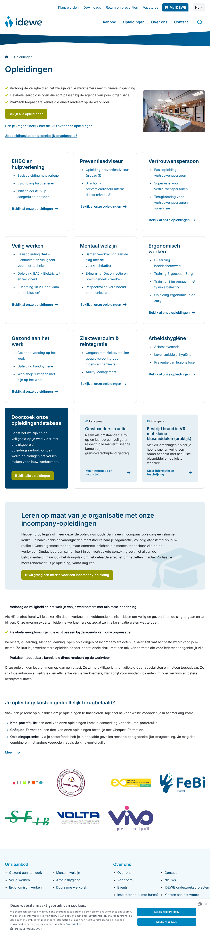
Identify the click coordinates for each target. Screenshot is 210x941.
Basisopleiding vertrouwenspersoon (170, 172)
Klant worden (68, 7)
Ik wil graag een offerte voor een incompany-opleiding (67, 575)
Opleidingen (134, 22)
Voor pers (124, 880)
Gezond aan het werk (25, 873)
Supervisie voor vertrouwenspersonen (171, 186)
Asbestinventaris (166, 347)
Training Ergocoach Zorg (173, 274)
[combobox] (200, 904)
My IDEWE (179, 8)
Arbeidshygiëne (68, 880)
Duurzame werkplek (71, 887)
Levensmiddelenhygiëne (172, 354)
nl (197, 7)
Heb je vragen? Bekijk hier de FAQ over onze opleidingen (48, 126)
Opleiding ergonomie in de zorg (174, 298)
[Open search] (199, 22)
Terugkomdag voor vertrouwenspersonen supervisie (171, 202)
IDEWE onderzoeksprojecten (186, 887)
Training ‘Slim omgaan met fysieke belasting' (174, 284)
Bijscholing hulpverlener (35, 183)
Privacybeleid (73, 924)
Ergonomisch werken (25, 887)
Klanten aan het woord (181, 895)
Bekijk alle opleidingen (26, 114)
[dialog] (105, 920)
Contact (181, 22)
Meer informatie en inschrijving (99, 472)
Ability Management (101, 372)
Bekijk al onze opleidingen (32, 209)
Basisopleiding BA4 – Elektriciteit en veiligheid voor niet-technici (36, 260)
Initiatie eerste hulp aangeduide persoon (33, 194)
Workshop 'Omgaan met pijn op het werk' (36, 377)
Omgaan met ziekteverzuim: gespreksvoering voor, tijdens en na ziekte (107, 358)
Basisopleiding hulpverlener (38, 175)
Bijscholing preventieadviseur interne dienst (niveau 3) (105, 189)
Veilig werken (19, 880)
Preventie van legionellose (174, 362)
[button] (71, 929)
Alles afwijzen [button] (166, 922)
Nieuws (170, 880)
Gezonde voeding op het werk (36, 355)
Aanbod (109, 22)
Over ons (159, 22)
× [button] (205, 904)
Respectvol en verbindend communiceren (106, 290)
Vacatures (150, 7)
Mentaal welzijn (68, 873)
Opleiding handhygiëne (35, 366)
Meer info (12, 752)
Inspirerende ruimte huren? (137, 895)
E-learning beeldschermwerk (168, 263)
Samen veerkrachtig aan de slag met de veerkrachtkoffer (107, 260)
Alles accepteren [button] (166, 912)
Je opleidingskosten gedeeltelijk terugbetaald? (41, 136)
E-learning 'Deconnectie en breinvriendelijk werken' (107, 276)
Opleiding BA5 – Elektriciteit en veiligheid (38, 276)
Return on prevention (122, 7)
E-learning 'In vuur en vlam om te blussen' (38, 290)
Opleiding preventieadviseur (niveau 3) (107, 172)
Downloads (92, 7)
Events (122, 887)
